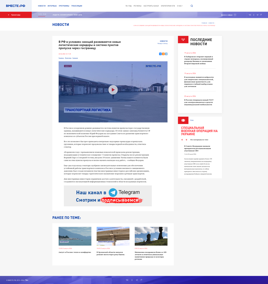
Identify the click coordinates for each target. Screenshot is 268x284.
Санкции (75, 58)
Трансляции (76, 6)
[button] (192, 6)
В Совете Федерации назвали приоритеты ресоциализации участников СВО (197, 148)
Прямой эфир (15, 15)
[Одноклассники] (163, 54)
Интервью (52, 6)
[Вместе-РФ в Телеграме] (257, 14)
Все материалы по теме (199, 140)
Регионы (137, 6)
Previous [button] (182, 140)
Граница (61, 58)
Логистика (68, 58)
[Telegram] (166, 54)
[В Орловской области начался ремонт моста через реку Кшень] (113, 236)
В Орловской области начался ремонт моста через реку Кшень (111, 253)
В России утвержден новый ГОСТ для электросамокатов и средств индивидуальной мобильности (198, 102)
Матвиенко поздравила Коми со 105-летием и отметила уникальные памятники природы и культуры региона (151, 255)
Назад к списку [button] (163, 43)
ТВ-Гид (128, 6)
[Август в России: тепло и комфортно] (75, 236)
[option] (200, 160)
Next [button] (186, 140)
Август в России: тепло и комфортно (75, 252)
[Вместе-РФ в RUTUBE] (261, 14)
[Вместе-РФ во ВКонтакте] (250, 14)
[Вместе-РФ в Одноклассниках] (254, 14)
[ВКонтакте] (160, 54)
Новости (42, 6)
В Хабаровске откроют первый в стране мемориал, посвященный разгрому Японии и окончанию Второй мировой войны (198, 60)
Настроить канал (151, 6)
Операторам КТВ (168, 6)
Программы (64, 6)
